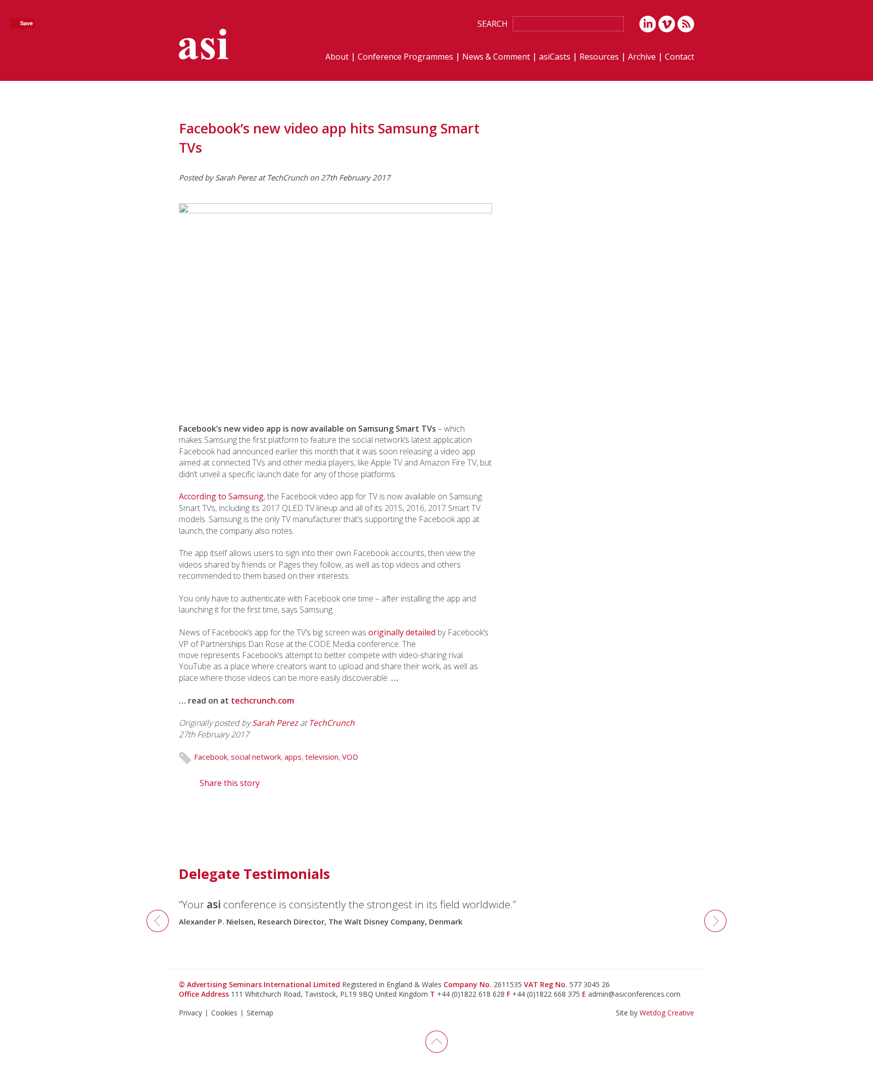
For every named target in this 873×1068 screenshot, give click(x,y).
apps (293, 757)
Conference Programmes (405, 57)
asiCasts (554, 57)
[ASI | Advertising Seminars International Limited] (203, 44)
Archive (642, 57)
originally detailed (401, 632)
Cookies (224, 1012)
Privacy (190, 1012)
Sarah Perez (275, 722)
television (321, 757)
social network (256, 757)
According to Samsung (221, 496)
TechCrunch (332, 722)
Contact (679, 57)
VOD (350, 757)
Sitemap (260, 1012)
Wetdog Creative (667, 1012)
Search (492, 24)
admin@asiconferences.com (634, 994)
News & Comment (496, 57)
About (337, 57)
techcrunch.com (262, 700)
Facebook (210, 757)
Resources (599, 57)
